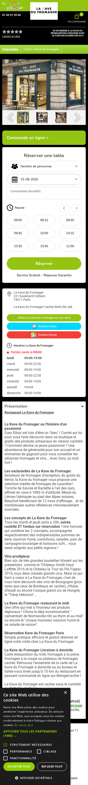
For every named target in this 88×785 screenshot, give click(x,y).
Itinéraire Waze (47, 326)
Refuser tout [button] (52, 766)
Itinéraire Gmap (47, 334)
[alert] (35, 736)
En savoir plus (24, 725)
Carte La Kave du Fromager (41, 49)
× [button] (65, 692)
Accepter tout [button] (18, 766)
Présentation (10, 49)
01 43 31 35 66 (11, 15)
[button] (35, 733)
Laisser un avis (11, 36)
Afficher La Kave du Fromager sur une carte (44, 317)
